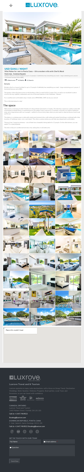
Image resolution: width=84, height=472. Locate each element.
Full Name (14, 442)
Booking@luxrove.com (17, 418)
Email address (52, 442)
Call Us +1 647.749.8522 (18, 414)
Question (15, 447)
